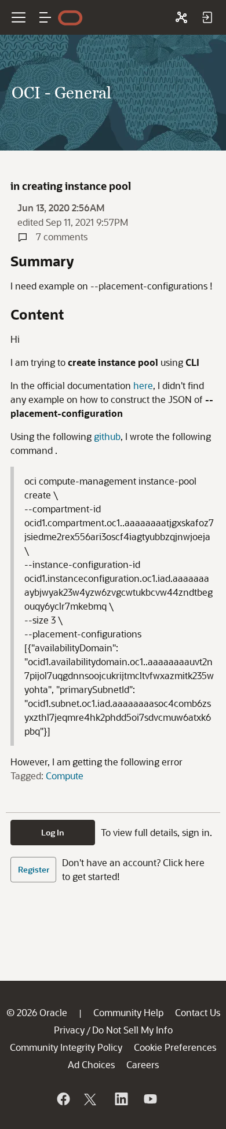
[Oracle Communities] (181, 17)
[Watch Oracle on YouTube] (149, 1099)
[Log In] (207, 17)
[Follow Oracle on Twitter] (91, 1099)
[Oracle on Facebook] (62, 1099)
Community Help (128, 1012)
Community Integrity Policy (66, 1047)
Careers (142, 1064)
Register (33, 869)
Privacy (69, 1030)
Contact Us (197, 1012)
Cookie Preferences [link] (175, 1047)
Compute (64, 775)
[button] (45, 17)
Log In (52, 832)
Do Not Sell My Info (132, 1030)
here (143, 385)
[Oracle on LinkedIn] (120, 1099)
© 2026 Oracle (36, 1012)
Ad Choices (91, 1064)
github (107, 436)
